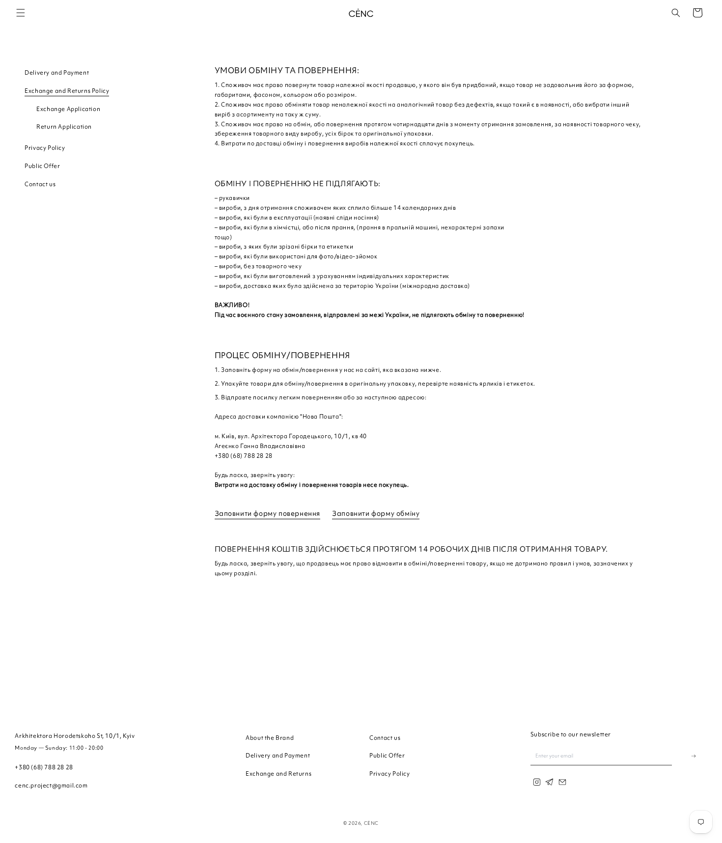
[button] (20, 13)
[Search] (676, 13)
